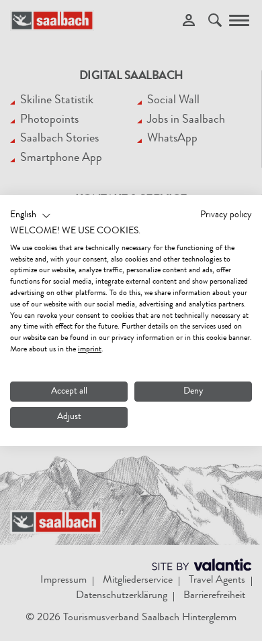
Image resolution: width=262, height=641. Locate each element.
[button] (30, 216)
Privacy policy (226, 215)
